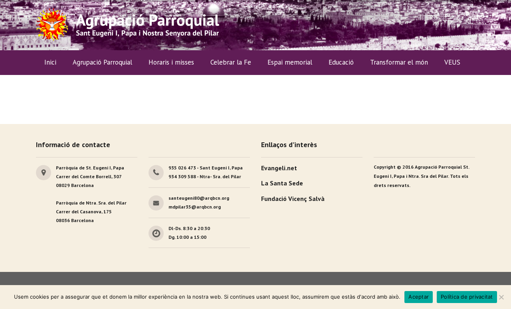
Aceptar (418, 296)
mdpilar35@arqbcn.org (194, 207)
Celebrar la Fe (230, 62)
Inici (50, 62)
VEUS (452, 62)
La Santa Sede (282, 183)
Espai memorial (289, 62)
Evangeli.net (279, 168)
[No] (501, 297)
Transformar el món (399, 62)
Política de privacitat (467, 296)
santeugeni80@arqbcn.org (198, 198)
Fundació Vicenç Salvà (293, 199)
